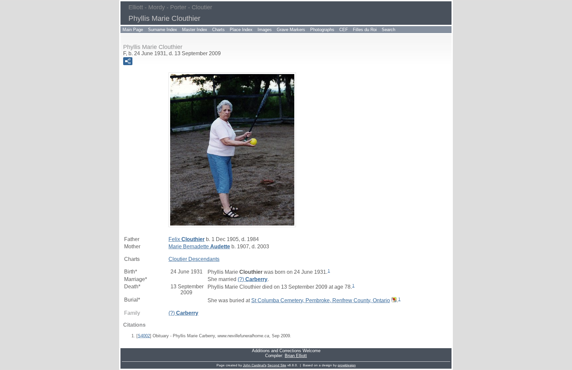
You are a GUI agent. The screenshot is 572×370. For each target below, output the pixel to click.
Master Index (194, 29)
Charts (218, 29)
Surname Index (162, 29)
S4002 (144, 335)
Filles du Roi (365, 29)
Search (388, 29)
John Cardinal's (254, 365)
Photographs (322, 29)
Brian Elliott (296, 355)
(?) (252, 279)
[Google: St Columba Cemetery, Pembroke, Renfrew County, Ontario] (393, 300)
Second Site (276, 365)
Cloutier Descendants (193, 259)
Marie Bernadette (199, 246)
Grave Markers (291, 29)
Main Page (132, 29)
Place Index (241, 29)
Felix (186, 239)
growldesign (347, 365)
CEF (343, 29)
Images (265, 29)
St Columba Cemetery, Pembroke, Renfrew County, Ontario (320, 300)
